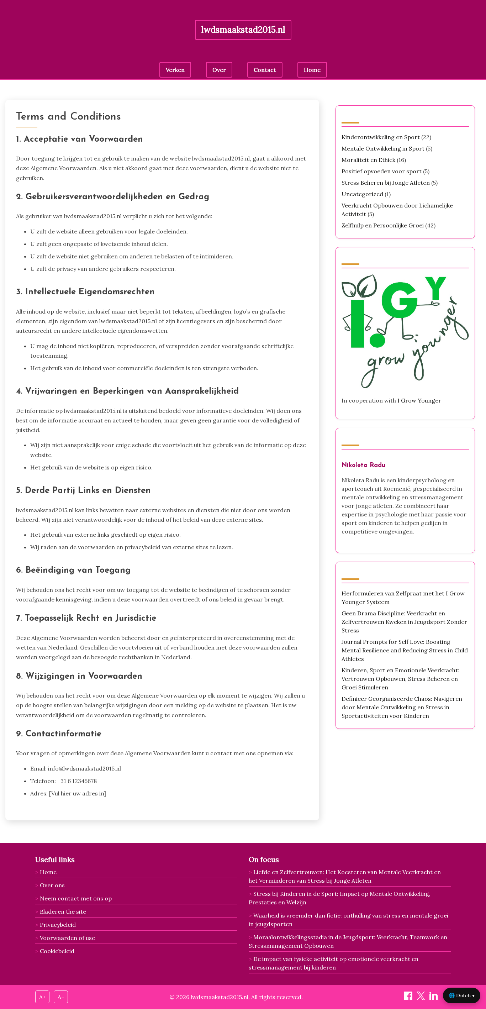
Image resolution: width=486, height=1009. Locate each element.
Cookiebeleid (57, 951)
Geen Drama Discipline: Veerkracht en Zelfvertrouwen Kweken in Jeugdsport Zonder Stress (404, 622)
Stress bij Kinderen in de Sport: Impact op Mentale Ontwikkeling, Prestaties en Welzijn (339, 898)
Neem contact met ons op (76, 898)
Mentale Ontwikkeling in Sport (383, 148)
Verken (175, 69)
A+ (42, 996)
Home (312, 69)
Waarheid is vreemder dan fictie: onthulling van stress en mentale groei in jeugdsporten (348, 919)
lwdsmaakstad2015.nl (243, 29)
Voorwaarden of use (67, 937)
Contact (265, 69)
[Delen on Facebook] (409, 998)
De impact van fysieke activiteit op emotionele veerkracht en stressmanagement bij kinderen (333, 963)
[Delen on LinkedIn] (434, 998)
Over (219, 69)
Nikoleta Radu (363, 465)
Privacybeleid (58, 924)
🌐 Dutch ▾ (462, 995)
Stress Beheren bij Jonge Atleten (386, 182)
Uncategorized (362, 194)
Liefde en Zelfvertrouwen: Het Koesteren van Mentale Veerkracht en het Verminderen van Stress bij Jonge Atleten (345, 876)
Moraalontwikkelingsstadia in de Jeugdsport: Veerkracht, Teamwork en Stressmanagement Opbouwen (348, 941)
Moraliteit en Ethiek (368, 159)
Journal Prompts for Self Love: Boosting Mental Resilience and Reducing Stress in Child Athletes (405, 650)
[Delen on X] (422, 998)
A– (61, 996)
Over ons (52, 885)
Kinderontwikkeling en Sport (381, 137)
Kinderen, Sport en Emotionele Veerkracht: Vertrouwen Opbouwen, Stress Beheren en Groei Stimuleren (400, 679)
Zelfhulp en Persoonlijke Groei (383, 225)
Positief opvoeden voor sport (382, 171)
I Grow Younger (419, 400)
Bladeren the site (63, 911)
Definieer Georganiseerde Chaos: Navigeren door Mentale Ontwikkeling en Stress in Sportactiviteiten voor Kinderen (402, 707)
